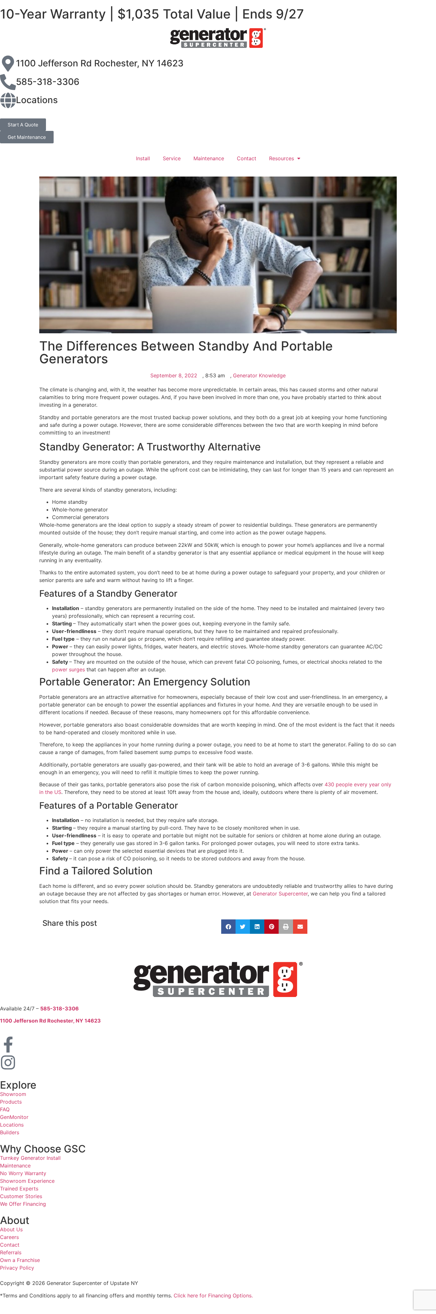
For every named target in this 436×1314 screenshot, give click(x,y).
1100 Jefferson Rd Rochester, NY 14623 (100, 63)
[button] (228, 926)
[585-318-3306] (8, 82)
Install (143, 158)
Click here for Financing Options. (213, 1295)
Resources (281, 158)
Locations (37, 99)
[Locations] (8, 100)
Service (172, 158)
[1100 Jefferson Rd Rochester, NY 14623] (8, 64)
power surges (69, 669)
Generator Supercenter (280, 893)
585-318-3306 (47, 81)
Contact (246, 158)
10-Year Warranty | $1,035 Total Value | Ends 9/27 (152, 14)
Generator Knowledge (259, 375)
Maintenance (208, 158)
